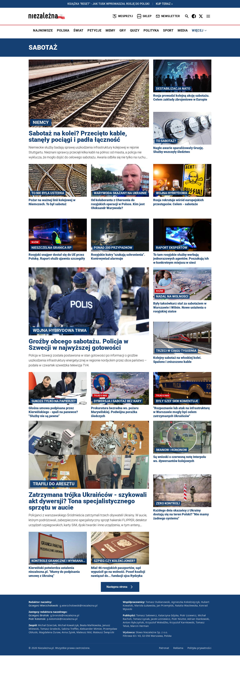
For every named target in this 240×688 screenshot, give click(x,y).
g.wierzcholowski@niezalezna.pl (79, 605)
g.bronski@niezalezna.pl (64, 615)
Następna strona (116, 586)
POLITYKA (151, 30)
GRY (122, 30)
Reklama (178, 648)
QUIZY (134, 30)
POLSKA (63, 30)
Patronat (164, 648)
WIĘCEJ (197, 30)
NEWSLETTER (170, 16)
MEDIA (183, 30)
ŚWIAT (78, 30)
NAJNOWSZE (43, 30)
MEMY (110, 30)
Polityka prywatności (199, 648)
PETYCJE (94, 30)
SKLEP (147, 16)
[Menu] (208, 16)
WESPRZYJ (125, 16)
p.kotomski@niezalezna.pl (62, 619)
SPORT (168, 30)
